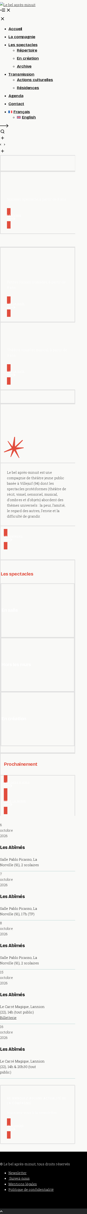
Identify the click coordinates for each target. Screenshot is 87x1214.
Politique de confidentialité (31, 1189)
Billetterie (8, 1017)
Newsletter (17, 1173)
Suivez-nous (19, 1178)
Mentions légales (22, 1184)
